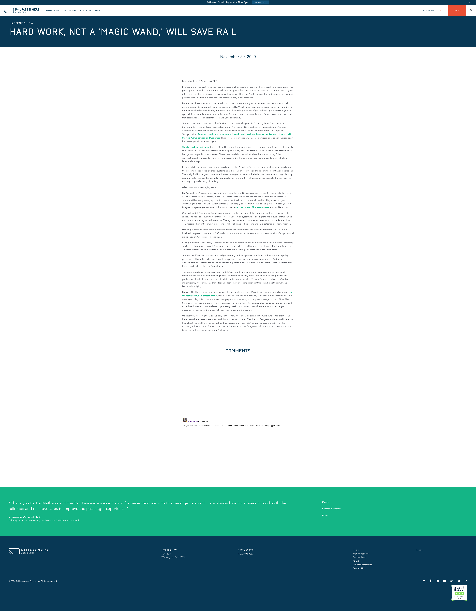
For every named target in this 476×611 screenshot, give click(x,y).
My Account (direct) (362, 564)
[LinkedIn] (452, 581)
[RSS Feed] (466, 581)
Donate (441, 11)
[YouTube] (445, 581)
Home (356, 549)
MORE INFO (260, 2)
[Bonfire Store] (424, 581)
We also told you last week (195, 147)
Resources (85, 11)
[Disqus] (238, 384)
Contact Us (358, 568)
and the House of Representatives (252, 207)
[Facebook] (431, 581)
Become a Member (331, 508)
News (325, 515)
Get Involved (70, 11)
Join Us (457, 11)
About (98, 11)
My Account (428, 11)
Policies (419, 549)
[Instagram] (437, 581)
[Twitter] (459, 581)
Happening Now (52, 11)
